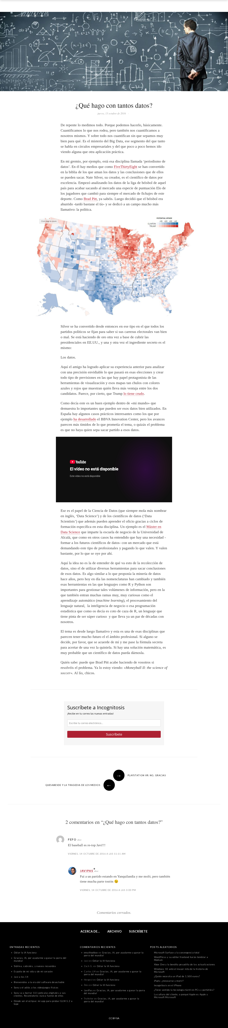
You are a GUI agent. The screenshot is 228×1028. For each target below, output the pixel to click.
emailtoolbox (91, 952)
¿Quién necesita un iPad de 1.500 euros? (177, 976)
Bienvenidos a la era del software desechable (39, 982)
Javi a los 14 (21, 976)
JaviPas (86, 870)
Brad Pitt (90, 199)
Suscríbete (114, 734)
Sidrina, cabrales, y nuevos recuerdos (35, 966)
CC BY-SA (114, 1018)
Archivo (114, 931)
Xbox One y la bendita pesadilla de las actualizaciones (184, 964)
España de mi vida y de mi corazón (33, 971)
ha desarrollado (84, 419)
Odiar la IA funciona (25, 952)
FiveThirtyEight (125, 167)
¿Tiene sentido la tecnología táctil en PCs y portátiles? (184, 990)
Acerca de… (90, 931)
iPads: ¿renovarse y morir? (169, 981)
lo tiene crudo (134, 393)
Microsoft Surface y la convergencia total (177, 952)
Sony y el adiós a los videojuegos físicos (36, 987)
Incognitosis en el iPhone (168, 985)
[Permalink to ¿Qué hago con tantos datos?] (114, 52)
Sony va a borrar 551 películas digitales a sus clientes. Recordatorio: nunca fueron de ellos (40, 994)
